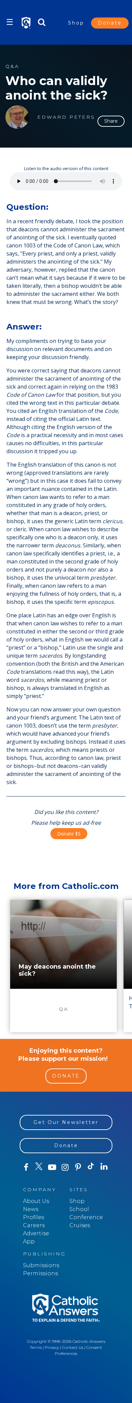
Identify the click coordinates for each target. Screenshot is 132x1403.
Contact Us (72, 1347)
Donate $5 (69, 833)
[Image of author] (17, 117)
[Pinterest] (77, 1167)
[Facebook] (26, 1167)
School (79, 1209)
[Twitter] (38, 1167)
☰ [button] (10, 22)
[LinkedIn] (103, 1167)
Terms (36, 1347)
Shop (76, 23)
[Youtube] (52, 1167)
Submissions (41, 1265)
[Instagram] (65, 1167)
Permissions (40, 1273)
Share (111, 121)
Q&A (12, 66)
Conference (86, 1217)
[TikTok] (91, 1167)
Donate (110, 23)
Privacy (52, 1347)
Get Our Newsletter (66, 1122)
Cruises (79, 1225)
